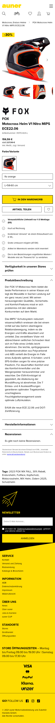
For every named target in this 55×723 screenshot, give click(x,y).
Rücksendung (8, 567)
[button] (8, 60)
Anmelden (27, 538)
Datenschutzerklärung (12, 586)
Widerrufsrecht (8, 593)
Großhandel (7, 632)
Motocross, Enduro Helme (14, 22)
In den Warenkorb (30, 199)
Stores (5, 628)
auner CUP (7, 616)
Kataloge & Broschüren (12, 570)
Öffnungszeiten (9, 635)
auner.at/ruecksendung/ (16, 454)
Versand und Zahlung (12, 563)
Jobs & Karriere (9, 613)
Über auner (7, 609)
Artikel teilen (21, 209)
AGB (4, 582)
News (4, 605)
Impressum (7, 590)
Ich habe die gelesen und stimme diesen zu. (27, 530)
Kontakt (5, 559)
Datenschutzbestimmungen (29, 528)
